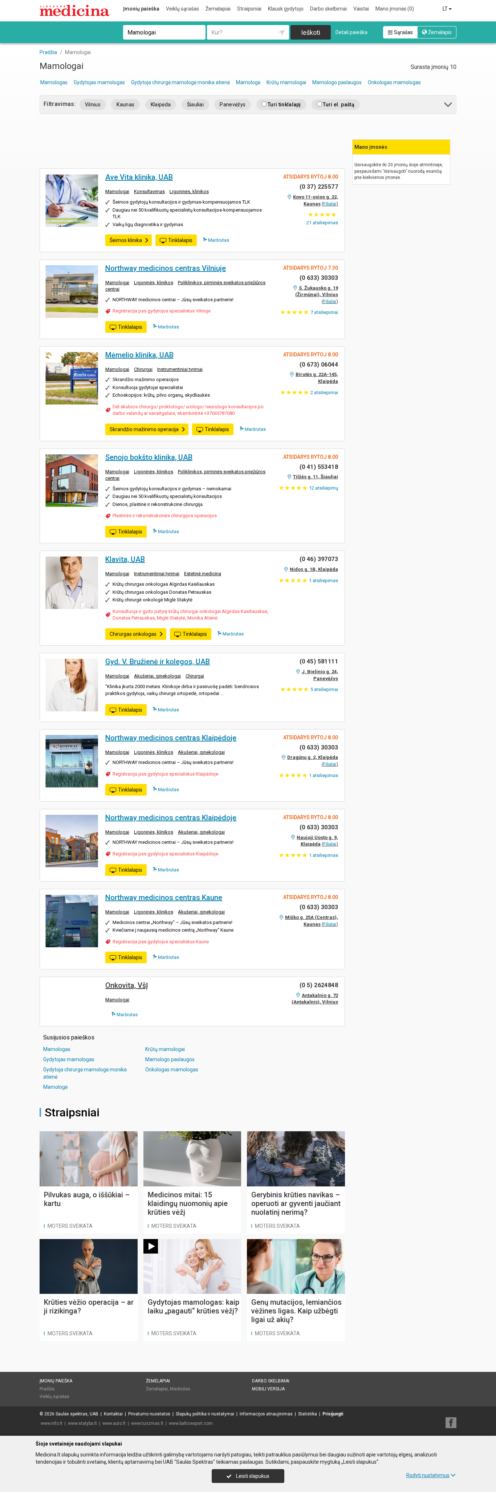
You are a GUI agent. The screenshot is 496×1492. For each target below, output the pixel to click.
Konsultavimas (149, 191)
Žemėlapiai (218, 9)
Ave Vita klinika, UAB (139, 177)
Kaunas (125, 104)
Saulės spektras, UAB (77, 1414)
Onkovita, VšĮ (126, 985)
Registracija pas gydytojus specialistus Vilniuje (162, 311)
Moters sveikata (70, 1226)
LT (446, 9)
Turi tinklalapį (284, 104)
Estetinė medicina (202, 573)
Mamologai (117, 191)
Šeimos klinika (126, 240)
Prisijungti (332, 1414)
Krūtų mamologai (286, 82)
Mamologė (248, 82)
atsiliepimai (324, 312)
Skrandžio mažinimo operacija (144, 429)
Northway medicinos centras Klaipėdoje (170, 737)
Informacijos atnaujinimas (266, 1414)
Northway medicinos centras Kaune (163, 897)
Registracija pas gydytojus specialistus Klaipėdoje (165, 774)
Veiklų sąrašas (182, 9)
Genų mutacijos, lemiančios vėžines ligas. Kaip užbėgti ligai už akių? (296, 1311)
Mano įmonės (394, 9)
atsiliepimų (323, 488)
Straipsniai (249, 9)
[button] (448, 106)
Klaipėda (161, 104)
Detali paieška (351, 32)
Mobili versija (268, 1388)
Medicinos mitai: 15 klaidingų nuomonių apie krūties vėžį (188, 1203)
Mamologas (54, 82)
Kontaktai (113, 1414)
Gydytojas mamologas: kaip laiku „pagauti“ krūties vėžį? (193, 1306)
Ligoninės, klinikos (189, 191)
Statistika (307, 1414)
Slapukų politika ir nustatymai (205, 1414)
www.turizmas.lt (147, 1423)
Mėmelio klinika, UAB (139, 355)
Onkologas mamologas (394, 82)
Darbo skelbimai (328, 9)
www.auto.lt (114, 1423)
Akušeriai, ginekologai (157, 676)
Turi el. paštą (338, 104)
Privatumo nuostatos (149, 1414)
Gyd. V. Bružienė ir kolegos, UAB (157, 661)
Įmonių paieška (141, 9)
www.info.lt (51, 1423)
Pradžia (47, 1388)
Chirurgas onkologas (133, 634)
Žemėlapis (439, 32)
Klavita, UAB (125, 559)
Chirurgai (143, 369)
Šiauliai (195, 104)
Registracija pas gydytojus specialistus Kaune (161, 941)
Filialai (329, 204)
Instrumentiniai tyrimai (180, 369)
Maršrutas (218, 240)
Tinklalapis (180, 240)
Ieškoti (310, 32)
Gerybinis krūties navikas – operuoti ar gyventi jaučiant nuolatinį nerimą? (296, 1203)
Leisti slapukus (252, 1476)
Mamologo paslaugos (337, 82)
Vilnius (93, 104)
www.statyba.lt (82, 1423)
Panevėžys (232, 104)
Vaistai (361, 9)
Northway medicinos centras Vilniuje (165, 268)
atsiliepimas (322, 222)
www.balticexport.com (191, 1423)
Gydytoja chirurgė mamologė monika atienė (180, 82)
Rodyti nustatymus (428, 1475)
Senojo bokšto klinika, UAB (148, 457)
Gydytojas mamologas (99, 82)
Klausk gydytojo (286, 9)
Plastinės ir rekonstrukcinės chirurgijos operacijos (165, 515)
